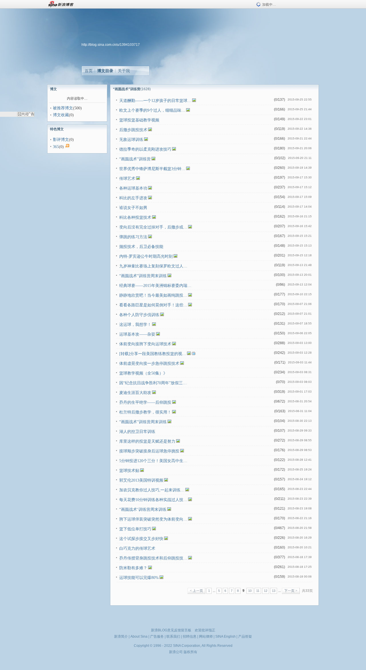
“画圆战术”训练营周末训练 (143, 276)
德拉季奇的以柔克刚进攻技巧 (145, 149)
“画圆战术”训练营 (135, 159)
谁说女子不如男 (133, 208)
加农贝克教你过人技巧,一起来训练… (151, 490)
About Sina (139, 636)
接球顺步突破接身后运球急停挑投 (149, 451)
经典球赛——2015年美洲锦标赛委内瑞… (155, 285)
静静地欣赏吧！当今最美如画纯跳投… (153, 295)
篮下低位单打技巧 (135, 529)
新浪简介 (121, 636)
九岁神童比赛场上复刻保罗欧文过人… (153, 266)
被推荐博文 (63, 108)
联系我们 (173, 636)
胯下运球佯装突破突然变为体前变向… (153, 519)
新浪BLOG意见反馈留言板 (171, 630)
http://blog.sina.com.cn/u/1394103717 (110, 45)
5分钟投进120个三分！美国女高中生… (153, 461)
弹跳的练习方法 (133, 237)
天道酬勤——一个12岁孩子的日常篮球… (155, 100)
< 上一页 (196, 591)
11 (257, 590)
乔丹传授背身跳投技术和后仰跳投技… (153, 558)
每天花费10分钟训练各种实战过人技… (153, 500)
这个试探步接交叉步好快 (141, 539)
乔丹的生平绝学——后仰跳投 (145, 402)
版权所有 (190, 652)
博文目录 (105, 70)
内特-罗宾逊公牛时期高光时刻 (146, 256)
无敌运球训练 (131, 139)
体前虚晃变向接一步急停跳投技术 (149, 363)
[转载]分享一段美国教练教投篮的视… (152, 354)
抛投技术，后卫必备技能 (141, 247)
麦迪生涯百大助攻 (135, 393)
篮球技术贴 (129, 470)
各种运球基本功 (133, 188)
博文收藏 (61, 115)
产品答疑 (245, 636)
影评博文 (61, 139)
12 (265, 590)
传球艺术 (127, 178)
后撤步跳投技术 (133, 130)
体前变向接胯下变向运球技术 (145, 344)
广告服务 (157, 636)
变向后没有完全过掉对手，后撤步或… (153, 227)
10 (250, 590)
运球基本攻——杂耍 (137, 334)
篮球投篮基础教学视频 (139, 120)
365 (56, 147)
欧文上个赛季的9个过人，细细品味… (152, 110)
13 (273, 590)
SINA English (225, 636)
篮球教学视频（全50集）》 (143, 373)
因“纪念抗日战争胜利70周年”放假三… (153, 383)
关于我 (124, 70)
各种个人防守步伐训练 (139, 315)
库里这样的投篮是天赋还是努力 (147, 441)
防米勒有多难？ (133, 568)
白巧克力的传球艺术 (137, 548)
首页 (89, 70)
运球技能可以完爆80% (139, 578)
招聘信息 (189, 636)
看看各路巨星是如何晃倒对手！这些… (153, 305)
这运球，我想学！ (135, 324)
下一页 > (290, 591)
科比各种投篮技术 (135, 217)
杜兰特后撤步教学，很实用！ (145, 412)
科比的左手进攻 (133, 198)
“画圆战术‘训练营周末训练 (142, 509)
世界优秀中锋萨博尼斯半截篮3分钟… (152, 169)
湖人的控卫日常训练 (137, 431)
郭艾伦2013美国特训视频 (141, 480)
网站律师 (206, 636)
